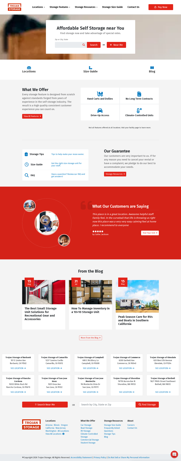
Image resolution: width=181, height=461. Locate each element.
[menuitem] (38, 7)
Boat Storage (86, 428)
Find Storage (148, 404)
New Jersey (61, 428)
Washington (51, 431)
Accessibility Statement (81, 457)
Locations (37, 7)
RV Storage (85, 431)
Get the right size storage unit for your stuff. (66, 164)
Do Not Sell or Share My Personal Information (128, 457)
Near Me (118, 44)
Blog (106, 437)
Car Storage (86, 425)
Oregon (64, 425)
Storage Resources (85, 7)
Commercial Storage (90, 440)
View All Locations (54, 434)
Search (94, 44)
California (50, 428)
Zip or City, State (61, 39)
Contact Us (133, 7)
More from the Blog (90, 338)
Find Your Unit (149, 233)
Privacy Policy (100, 457)
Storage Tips (109, 434)
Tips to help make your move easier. (67, 154)
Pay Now (162, 7)
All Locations (63, 431)
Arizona (49, 425)
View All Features (31, 116)
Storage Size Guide (112, 7)
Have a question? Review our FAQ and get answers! (68, 175)
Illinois (57, 425)
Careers (131, 425)
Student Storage (88, 443)
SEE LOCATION (17, 368)
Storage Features (59, 7)
